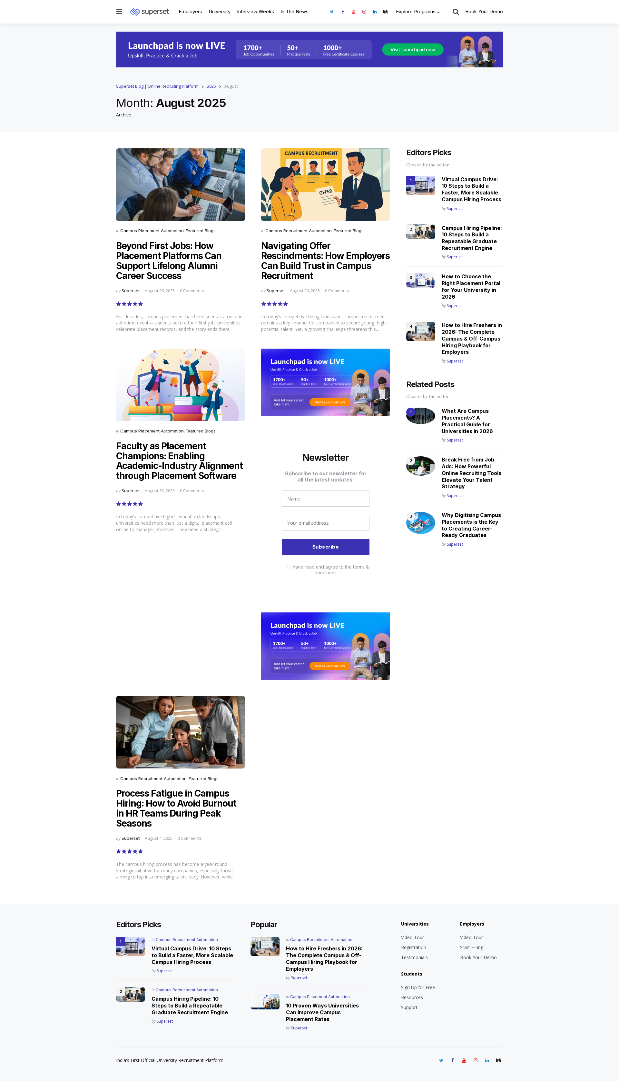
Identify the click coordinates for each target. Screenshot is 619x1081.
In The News (294, 11)
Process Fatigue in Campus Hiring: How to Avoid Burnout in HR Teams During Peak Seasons (176, 808)
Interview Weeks (255, 11)
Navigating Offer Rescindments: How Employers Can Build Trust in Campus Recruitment (325, 260)
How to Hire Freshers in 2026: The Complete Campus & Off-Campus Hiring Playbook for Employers (472, 338)
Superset (131, 290)
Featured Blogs (201, 230)
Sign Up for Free (418, 987)
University (220, 11)
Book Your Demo (484, 11)
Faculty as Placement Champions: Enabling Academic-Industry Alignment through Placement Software (179, 461)
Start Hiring (471, 947)
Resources (412, 997)
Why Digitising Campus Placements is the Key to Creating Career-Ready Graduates (471, 525)
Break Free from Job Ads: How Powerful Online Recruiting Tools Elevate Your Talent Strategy (471, 473)
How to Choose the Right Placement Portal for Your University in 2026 (471, 286)
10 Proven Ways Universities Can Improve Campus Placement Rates (322, 1012)
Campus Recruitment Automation (298, 230)
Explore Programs (416, 11)
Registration (413, 947)
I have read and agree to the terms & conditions (329, 569)
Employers (190, 11)
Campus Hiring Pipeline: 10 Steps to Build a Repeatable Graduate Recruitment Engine (472, 237)
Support (409, 1007)
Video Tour (412, 937)
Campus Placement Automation (152, 230)
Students (411, 974)
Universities (415, 924)
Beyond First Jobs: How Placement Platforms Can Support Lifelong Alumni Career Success (168, 260)
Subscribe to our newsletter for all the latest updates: (326, 476)
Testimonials (414, 957)
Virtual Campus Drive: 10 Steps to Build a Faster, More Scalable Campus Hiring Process (471, 189)
